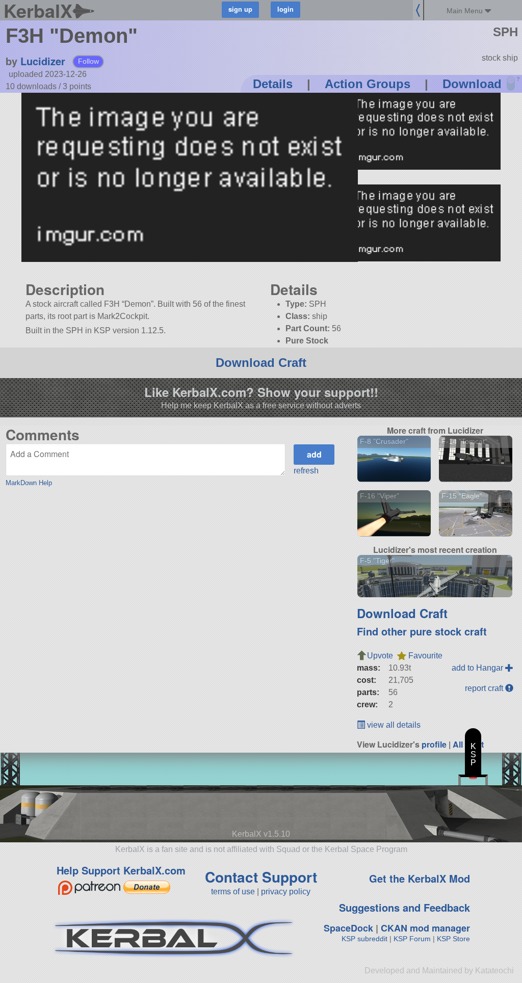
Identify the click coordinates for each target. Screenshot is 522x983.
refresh (306, 470)
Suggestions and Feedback (404, 907)
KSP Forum (412, 939)
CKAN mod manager (425, 928)
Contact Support (261, 876)
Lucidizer (42, 61)
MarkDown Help (29, 483)
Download (472, 84)
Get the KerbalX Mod (419, 878)
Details (273, 84)
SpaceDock (348, 928)
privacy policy (285, 891)
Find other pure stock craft (422, 631)
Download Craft (261, 362)
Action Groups (367, 84)
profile (434, 744)
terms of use (233, 891)
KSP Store (453, 939)
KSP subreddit (364, 939)
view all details (393, 725)
